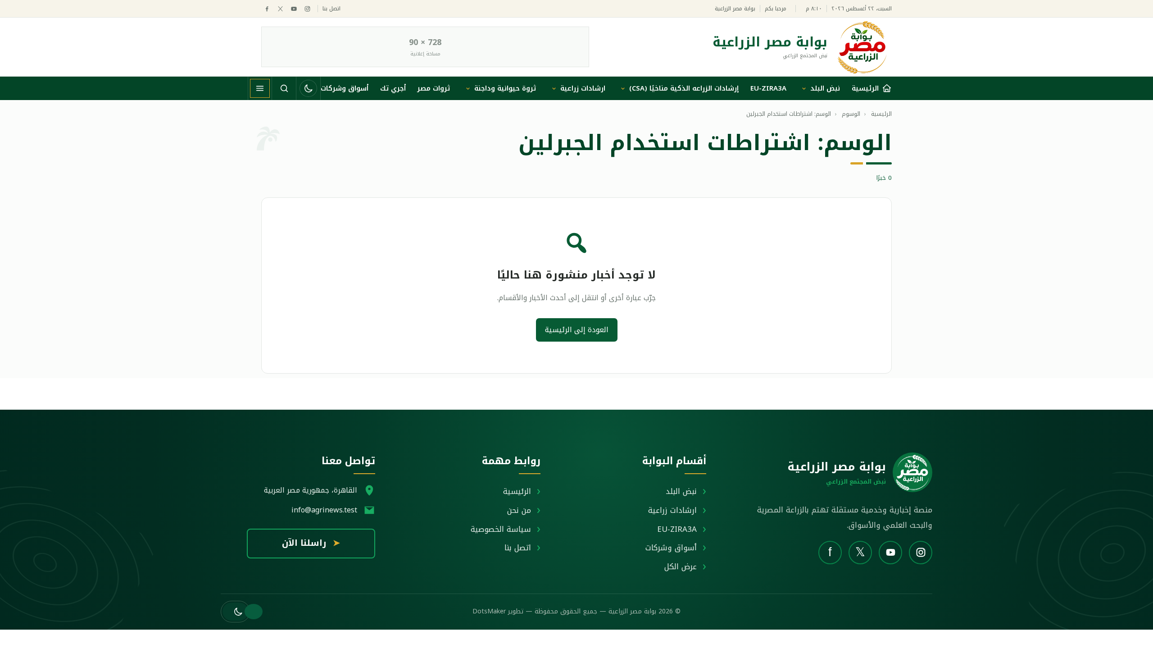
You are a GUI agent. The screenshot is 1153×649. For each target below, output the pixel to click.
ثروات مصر (433, 88)
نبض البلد (825, 88)
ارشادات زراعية (582, 88)
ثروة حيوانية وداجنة (505, 88)
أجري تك (393, 88)
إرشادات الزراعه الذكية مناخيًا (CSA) (684, 88)
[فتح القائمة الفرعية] (804, 88)
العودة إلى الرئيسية (576, 330)
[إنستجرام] (307, 8)
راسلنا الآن (311, 543)
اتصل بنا (331, 9)
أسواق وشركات (344, 88)
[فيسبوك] (266, 8)
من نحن (519, 510)
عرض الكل (680, 566)
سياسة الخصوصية (501, 529)
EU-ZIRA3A (768, 88)
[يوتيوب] (294, 8)
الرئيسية (517, 491)
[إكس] (280, 8)
